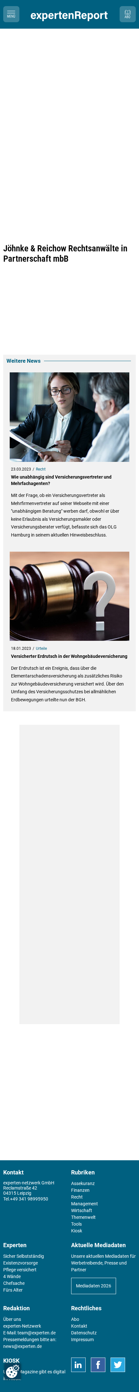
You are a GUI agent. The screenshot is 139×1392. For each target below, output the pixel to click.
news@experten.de (22, 1346)
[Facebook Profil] (98, 1365)
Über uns (12, 1319)
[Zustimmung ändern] (12, 1371)
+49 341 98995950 (29, 1198)
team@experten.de (36, 1332)
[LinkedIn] (78, 1365)
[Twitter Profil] (118, 1365)
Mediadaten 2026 (93, 1285)
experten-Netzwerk (22, 1326)
